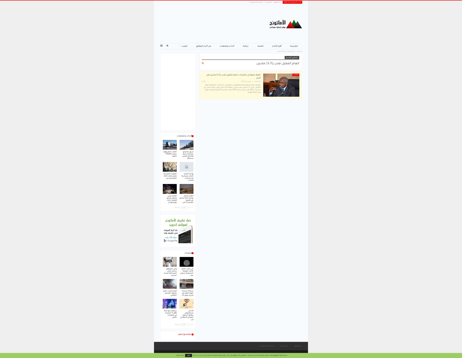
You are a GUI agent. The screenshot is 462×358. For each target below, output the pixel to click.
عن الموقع (277, 2)
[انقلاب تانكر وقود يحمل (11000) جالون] (170, 145)
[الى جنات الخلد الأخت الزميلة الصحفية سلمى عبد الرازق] (187, 262)
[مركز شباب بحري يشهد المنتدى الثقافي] (170, 284)
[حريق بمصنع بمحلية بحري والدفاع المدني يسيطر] (187, 145)
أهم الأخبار (277, 46)
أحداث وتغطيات (227, 46)
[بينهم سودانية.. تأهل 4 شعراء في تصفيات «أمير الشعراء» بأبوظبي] (170, 304)
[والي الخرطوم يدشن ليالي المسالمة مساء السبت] (170, 262)
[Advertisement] (206, 24)
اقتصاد (260, 46)
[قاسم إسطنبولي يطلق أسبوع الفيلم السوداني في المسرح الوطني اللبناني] (187, 304)
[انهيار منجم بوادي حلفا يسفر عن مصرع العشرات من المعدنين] (187, 189)
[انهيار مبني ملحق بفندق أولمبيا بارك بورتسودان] (170, 189)
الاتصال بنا (268, 2)
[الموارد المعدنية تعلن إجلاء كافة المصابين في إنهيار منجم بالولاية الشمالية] (170, 167)
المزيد (185, 46)
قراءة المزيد (180, 355)
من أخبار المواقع (203, 46)
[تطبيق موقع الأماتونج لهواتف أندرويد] (178, 231)
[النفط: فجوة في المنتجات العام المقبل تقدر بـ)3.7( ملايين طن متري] (281, 85)
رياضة (245, 46)
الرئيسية (294, 46)
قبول (188, 355)
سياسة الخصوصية (256, 2)
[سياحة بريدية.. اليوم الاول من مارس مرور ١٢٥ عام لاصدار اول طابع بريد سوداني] (187, 284)
